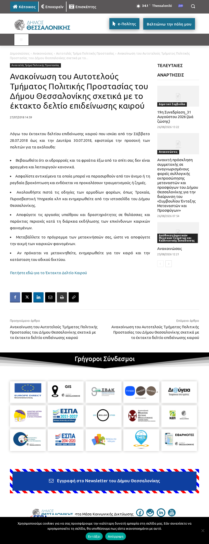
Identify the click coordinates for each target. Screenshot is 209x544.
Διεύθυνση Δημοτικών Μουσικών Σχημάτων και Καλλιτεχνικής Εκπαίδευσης (177, 238)
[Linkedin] (38, 297)
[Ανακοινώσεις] (178, 232)
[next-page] (168, 263)
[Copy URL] (74, 297)
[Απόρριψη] (202, 530)
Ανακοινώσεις (43, 53)
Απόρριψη (115, 536)
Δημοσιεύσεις (20, 53)
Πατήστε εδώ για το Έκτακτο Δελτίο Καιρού (48, 273)
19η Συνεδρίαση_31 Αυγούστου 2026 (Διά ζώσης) (175, 116)
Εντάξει (94, 536)
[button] (193, 6)
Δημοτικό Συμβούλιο (172, 104)
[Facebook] (15, 297)
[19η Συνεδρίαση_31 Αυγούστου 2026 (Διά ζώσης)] (178, 96)
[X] (27, 297)
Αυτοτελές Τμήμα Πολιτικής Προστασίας (85, 53)
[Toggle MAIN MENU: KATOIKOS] (21, 40)
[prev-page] (160, 263)
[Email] (50, 297)
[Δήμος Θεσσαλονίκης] (45, 25)
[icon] (140, 515)
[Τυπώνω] (62, 297)
